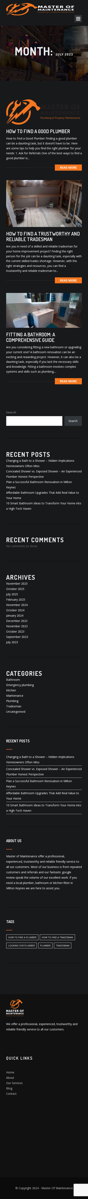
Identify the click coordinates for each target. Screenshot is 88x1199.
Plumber (45, 945)
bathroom (42, 883)
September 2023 (17, 637)
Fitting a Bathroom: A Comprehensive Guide (30, 337)
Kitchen (11, 690)
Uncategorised (15, 712)
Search (11, 412)
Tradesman (13, 706)
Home (10, 1072)
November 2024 (17, 605)
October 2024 (15, 610)
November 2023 (17, 626)
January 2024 (14, 615)
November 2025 (17, 583)
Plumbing (12, 701)
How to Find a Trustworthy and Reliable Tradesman (43, 236)
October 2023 (15, 631)
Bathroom (13, 680)
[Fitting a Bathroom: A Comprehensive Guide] (44, 310)
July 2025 (12, 594)
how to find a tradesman (57, 937)
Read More (68, 167)
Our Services (14, 1083)
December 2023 (16, 621)
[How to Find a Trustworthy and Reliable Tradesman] (44, 203)
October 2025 (15, 589)
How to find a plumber (22, 937)
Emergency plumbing (20, 685)
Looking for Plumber (21, 945)
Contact (11, 1094)
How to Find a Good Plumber (38, 131)
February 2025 (15, 599)
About (10, 1078)
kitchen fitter (61, 883)
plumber (28, 883)
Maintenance (14, 696)
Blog (9, 1088)
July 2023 (12, 642)
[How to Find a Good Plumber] (44, 111)
